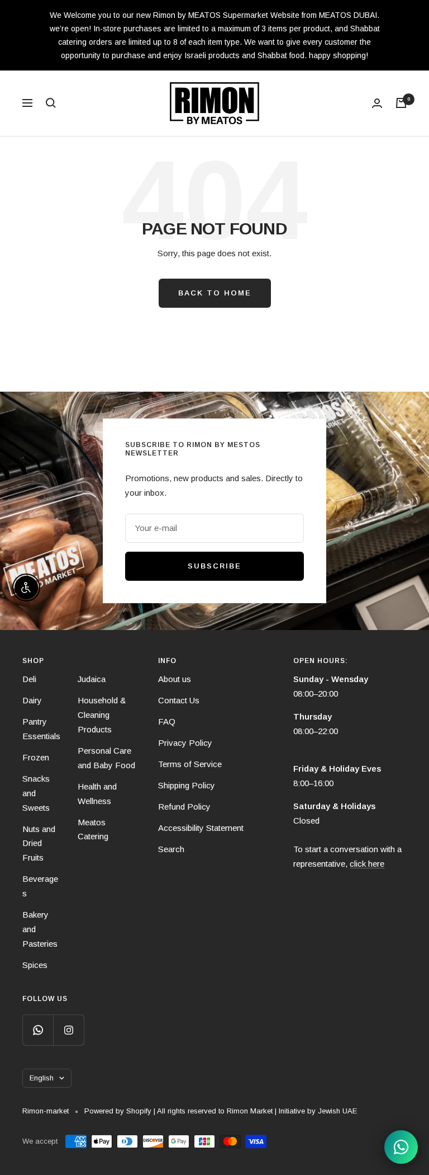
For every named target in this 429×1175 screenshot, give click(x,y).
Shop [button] (33, 661)
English (42, 1078)
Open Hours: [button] (320, 661)
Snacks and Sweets (36, 793)
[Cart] (401, 103)
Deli (29, 679)
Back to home (214, 293)
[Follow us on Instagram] (68, 1029)
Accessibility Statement (201, 828)
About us (174, 679)
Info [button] (167, 661)
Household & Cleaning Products (102, 714)
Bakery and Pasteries (40, 929)
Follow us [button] (45, 999)
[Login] (377, 103)
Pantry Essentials (41, 729)
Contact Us (178, 700)
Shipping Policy (186, 785)
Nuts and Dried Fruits (38, 843)
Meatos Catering (93, 829)
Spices (34, 965)
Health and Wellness (97, 794)
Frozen (35, 757)
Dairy (32, 700)
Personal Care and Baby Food (106, 758)
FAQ (166, 721)
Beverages (40, 886)
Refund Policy (184, 806)
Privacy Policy (185, 743)
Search (171, 849)
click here (367, 863)
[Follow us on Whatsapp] (37, 1029)
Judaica (92, 679)
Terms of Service (190, 764)
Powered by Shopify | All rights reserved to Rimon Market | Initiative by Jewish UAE (220, 1111)
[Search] (51, 103)
